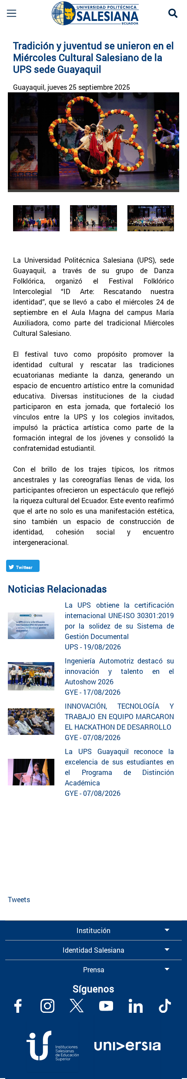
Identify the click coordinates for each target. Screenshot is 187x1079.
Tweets (19, 899)
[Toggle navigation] (9, 13)
